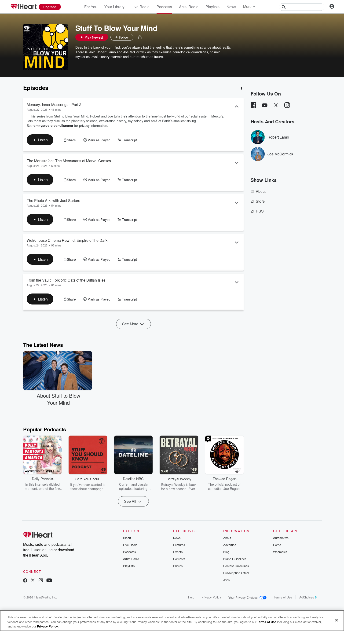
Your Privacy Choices (243, 597)
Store (260, 201)
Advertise (229, 545)
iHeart (127, 538)
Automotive (281, 538)
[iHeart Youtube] (49, 580)
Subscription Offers (236, 573)
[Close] (336, 620)
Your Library (114, 6)
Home (277, 545)
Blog (226, 552)
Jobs (226, 580)
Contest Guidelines (236, 566)
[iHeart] (23, 6)
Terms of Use (283, 597)
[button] (140, 37)
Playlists (212, 6)
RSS (260, 211)
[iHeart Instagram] (41, 580)
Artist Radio (188, 6)
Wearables (280, 552)
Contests (179, 559)
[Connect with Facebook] (25, 580)
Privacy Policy (211, 597)
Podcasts (164, 6)
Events (178, 552)
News (231, 6)
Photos (178, 566)
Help (191, 597)
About (261, 191)
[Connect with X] (33, 580)
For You (90, 6)
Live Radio (141, 6)
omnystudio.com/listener (53, 125)
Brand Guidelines (234, 559)
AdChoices (306, 597)
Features (179, 545)
